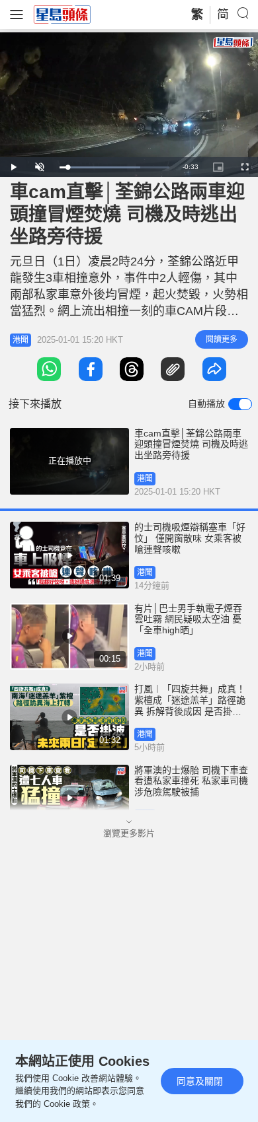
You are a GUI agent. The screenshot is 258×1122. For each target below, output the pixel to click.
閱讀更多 (221, 339)
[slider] (114, 167)
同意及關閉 (200, 1081)
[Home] (62, 13)
